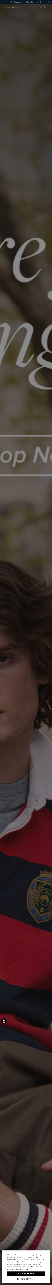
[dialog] (26, 642)
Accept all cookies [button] (26, 1274)
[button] (26, 1279)
